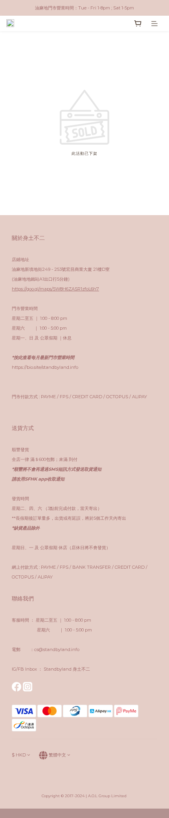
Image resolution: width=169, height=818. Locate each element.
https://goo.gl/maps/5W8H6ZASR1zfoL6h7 (55, 289)
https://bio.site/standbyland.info (45, 367)
